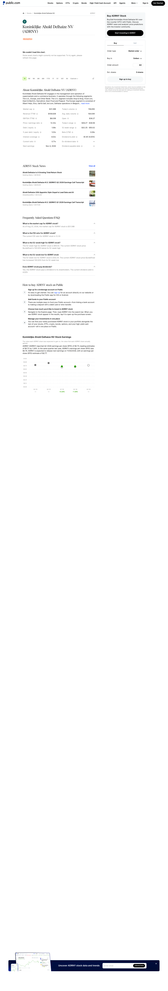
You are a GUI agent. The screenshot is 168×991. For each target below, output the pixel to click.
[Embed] (93, 79)
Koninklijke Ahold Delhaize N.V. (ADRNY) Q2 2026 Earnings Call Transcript (53, 182)
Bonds (84, 3)
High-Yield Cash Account (100, 3)
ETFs (68, 3)
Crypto (76, 3)
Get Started (158, 3)
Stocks (50, 3)
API (115, 3)
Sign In (145, 3)
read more (85, 103)
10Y (62, 78)
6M (43, 78)
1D (24, 78)
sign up (57, 293)
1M (34, 78)
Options (59, 3)
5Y (57, 78)
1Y (53, 78)
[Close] (156, 964)
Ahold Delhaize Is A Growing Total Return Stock (42, 172)
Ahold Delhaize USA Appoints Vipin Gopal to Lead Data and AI (48, 192)
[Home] (11, 3)
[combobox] (135, 51)
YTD (48, 78)
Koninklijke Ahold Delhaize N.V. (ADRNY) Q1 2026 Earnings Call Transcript (53, 202)
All (67, 78)
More (133, 3)
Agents (122, 3)
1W (29, 78)
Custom (73, 78)
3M (38, 78)
